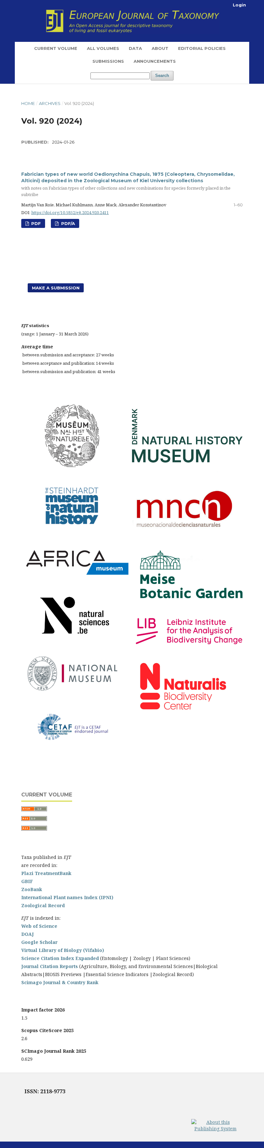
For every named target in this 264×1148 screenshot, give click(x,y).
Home (28, 103)
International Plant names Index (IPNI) (67, 897)
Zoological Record (43, 905)
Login (239, 4)
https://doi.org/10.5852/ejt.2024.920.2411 (70, 212)
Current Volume (55, 48)
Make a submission (56, 287)
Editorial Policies (202, 48)
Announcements (155, 61)
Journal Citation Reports (49, 966)
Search (162, 75)
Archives (50, 103)
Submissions (108, 61)
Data (135, 48)
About (160, 48)
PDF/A (67, 223)
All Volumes (103, 48)
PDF (35, 223)
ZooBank (31, 889)
